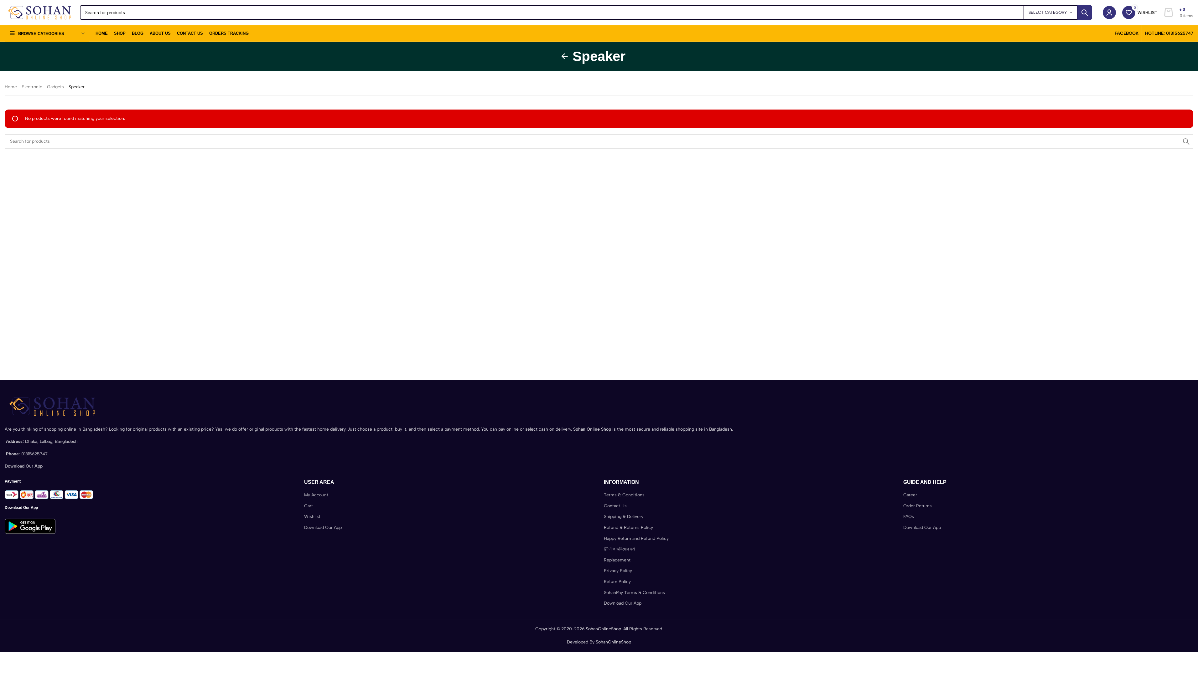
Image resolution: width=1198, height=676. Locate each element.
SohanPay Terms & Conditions (634, 592)
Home (11, 87)
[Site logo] (39, 12)
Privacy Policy (618, 570)
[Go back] (565, 56)
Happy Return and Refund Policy (636, 538)
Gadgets (55, 87)
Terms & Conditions (624, 495)
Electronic (32, 87)
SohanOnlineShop (603, 629)
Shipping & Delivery (623, 516)
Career (910, 495)
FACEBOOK (1126, 33)
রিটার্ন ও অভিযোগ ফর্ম (619, 549)
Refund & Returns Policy (628, 527)
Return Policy (617, 581)
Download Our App (323, 527)
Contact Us (615, 506)
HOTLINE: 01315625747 (1169, 33)
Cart (308, 506)
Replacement (617, 560)
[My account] (1109, 12)
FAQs (908, 516)
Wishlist (312, 516)
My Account (316, 495)
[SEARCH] (1084, 12)
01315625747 (34, 454)
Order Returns (917, 506)
